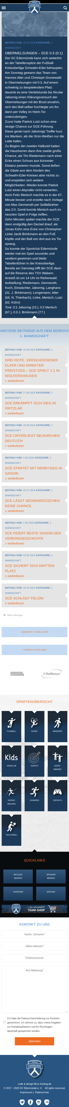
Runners (34, 800)
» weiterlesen (14, 381)
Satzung (51, 892)
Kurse (34, 731)
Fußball (11, 731)
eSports (57, 800)
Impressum (26, 1092)
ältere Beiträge (15, 615)
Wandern (57, 731)
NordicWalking (11, 802)
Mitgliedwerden (18, 876)
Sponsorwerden (51, 876)
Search (65, 6)
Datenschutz (42, 1092)
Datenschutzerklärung (33, 1018)
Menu (3, 6)
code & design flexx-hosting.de (34, 1083)
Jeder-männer (57, 767)
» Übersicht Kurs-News (34, 650)
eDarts (34, 766)
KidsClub (11, 766)
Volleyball (11, 835)
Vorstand (18, 892)
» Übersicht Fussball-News (34, 632)
